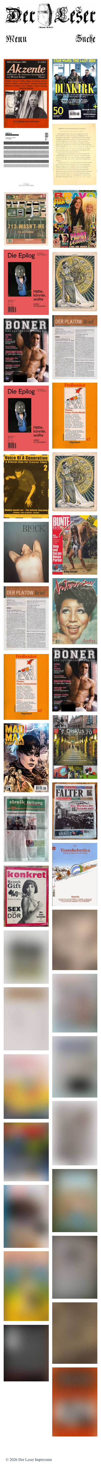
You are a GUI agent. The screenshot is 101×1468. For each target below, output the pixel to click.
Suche (85, 39)
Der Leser (26, 1459)
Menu (16, 39)
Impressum (43, 1459)
